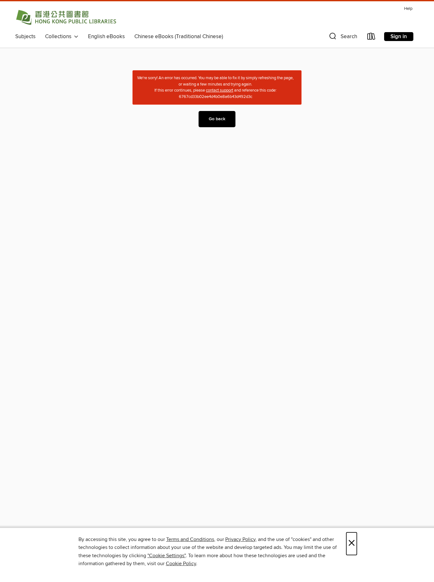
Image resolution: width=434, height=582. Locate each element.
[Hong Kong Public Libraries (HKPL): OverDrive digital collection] (66, 17)
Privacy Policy (240, 539)
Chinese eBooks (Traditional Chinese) (178, 36)
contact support (219, 90)
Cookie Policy (181, 563)
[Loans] (371, 37)
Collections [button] (59, 36)
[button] (342, 37)
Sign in (398, 36)
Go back (217, 119)
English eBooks (106, 36)
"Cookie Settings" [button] (166, 555)
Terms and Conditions (190, 539)
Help (408, 8)
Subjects (25, 36)
